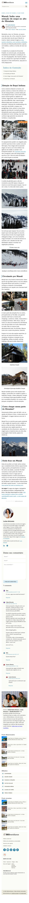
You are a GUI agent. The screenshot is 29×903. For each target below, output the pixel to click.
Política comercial (7, 838)
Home (3, 13)
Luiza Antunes (11, 25)
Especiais (9, 861)
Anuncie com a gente (8, 843)
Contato (13, 865)
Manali (13, 29)
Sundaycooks (23, 893)
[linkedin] (4, 546)
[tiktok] (17, 850)
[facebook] (4, 850)
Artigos (13, 861)
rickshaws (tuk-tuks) (20, 151)
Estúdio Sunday (14, 893)
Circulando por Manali (9, 73)
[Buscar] (26, 6)
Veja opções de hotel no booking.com (12, 485)
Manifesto (13, 866)
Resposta (8, 597)
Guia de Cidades (22, 29)
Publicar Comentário (10, 581)
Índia (9, 29)
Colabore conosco (7, 845)
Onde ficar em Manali (9, 78)
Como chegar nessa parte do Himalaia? (13, 76)
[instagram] (7, 546)
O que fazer (20, 13)
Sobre (12, 864)
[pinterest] (14, 850)
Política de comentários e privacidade (11, 841)
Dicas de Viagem (11, 13)
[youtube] (7, 850)
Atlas (17, 861)
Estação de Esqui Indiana (10, 71)
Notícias (13, 867)
